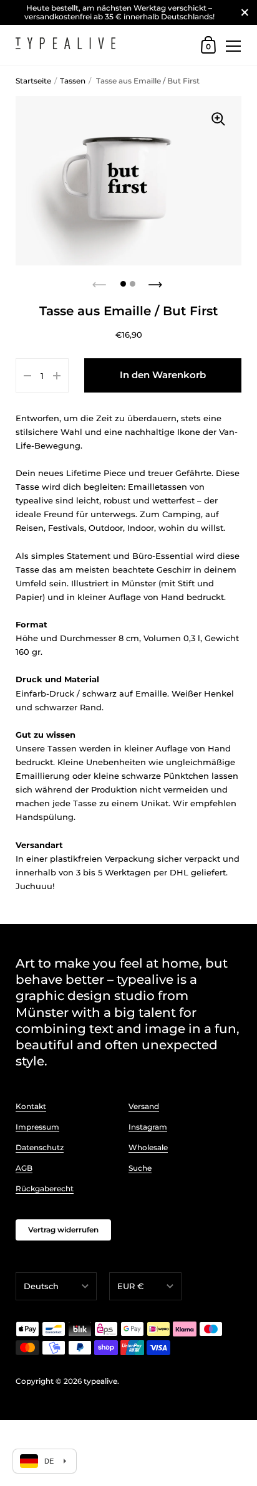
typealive (100, 1381)
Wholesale (148, 1147)
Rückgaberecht (45, 1188)
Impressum (37, 1126)
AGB (24, 1168)
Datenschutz (40, 1147)
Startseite (33, 80)
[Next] (156, 281)
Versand (143, 1106)
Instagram (147, 1126)
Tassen (72, 80)
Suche (140, 1168)
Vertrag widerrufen (63, 1229)
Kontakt (31, 1106)
